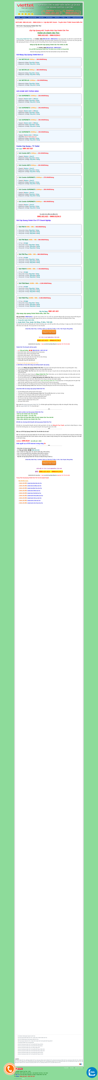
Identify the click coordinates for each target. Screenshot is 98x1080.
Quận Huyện (41, 17)
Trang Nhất (66, 1067)
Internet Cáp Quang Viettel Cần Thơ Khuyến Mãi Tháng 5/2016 (30, 1045)
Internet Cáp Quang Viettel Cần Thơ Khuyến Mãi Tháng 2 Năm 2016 (31, 1050)
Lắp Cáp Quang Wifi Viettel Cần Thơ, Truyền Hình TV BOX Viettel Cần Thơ (32, 1037)
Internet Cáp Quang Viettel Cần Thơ (60, 1060)
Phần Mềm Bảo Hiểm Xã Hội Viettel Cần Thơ (36, 1061)
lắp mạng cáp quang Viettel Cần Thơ (31, 404)
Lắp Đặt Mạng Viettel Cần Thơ (52, 1061)
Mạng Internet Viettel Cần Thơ (75, 1061)
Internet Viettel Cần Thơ (48, 1060)
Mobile (23, 1078)
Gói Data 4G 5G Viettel (77, 17)
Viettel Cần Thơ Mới (32, 17)
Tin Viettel (24, 17)
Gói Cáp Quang (49, 17)
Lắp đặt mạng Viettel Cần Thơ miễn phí (43, 316)
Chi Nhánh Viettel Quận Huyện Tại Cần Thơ (26, 1036)
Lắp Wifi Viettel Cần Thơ (55, 1062)
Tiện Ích (68, 17)
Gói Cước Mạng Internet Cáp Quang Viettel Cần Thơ (28, 1039)
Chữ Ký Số (57, 17)
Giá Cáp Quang (20, 19)
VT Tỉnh (62, 17)
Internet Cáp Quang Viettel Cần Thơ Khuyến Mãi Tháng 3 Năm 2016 (31, 1049)
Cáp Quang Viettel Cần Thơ (72, 1060)
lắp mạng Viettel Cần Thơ (25, 406)
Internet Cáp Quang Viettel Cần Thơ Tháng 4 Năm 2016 (29, 1047)
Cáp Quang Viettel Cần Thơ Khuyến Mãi (26, 1042)
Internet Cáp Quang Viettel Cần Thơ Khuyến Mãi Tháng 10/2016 (30, 1044)
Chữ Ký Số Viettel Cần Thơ (22, 1061)
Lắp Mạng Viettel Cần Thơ (20, 1060)
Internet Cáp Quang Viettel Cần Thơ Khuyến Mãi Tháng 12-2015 (30, 1054)
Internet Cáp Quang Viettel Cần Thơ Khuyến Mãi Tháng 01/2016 (30, 1052)
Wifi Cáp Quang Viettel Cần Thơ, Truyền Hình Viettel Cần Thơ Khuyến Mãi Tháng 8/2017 (35, 1040)
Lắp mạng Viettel (39, 1060)
